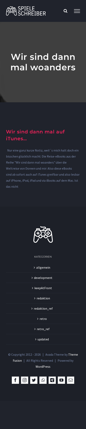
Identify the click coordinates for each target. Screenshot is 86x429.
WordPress (43, 366)
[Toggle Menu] (77, 11)
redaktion (43, 298)
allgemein (43, 267)
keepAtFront (43, 288)
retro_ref (43, 329)
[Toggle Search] (65, 11)
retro (43, 319)
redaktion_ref (43, 308)
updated (43, 339)
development (43, 278)
